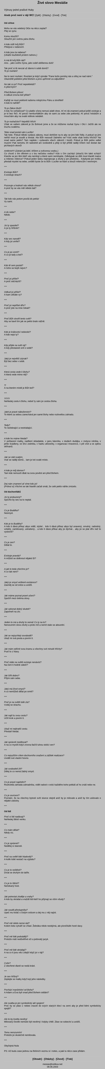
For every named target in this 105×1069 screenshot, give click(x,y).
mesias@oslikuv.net (52, 1064)
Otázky (46, 15)
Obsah (37, 1059)
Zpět (38, 15)
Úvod (56, 15)
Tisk (64, 15)
